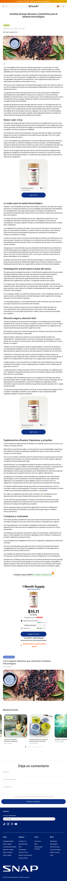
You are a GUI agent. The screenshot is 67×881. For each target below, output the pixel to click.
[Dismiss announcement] (65, 1)
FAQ (20, 847)
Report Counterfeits (25, 855)
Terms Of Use (23, 852)
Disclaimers (22, 849)
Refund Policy (23, 844)
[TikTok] (4, 824)
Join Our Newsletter (9, 815)
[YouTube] (15, 824)
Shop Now (46, 1)
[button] (3, 6)
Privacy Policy (23, 858)
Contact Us (22, 841)
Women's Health (8, 849)
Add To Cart (33, 195)
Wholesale (53, 841)
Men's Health (7, 844)
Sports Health (7, 852)
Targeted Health (8, 841)
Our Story (37, 841)
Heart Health (7, 855)
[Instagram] (8, 824)
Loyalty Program (55, 849)
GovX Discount (55, 847)
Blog (35, 844)
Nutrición (6, 25)
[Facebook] (12, 824)
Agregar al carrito (33, 634)
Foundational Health (9, 847)
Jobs (51, 855)
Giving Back (54, 844)
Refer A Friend (54, 852)
